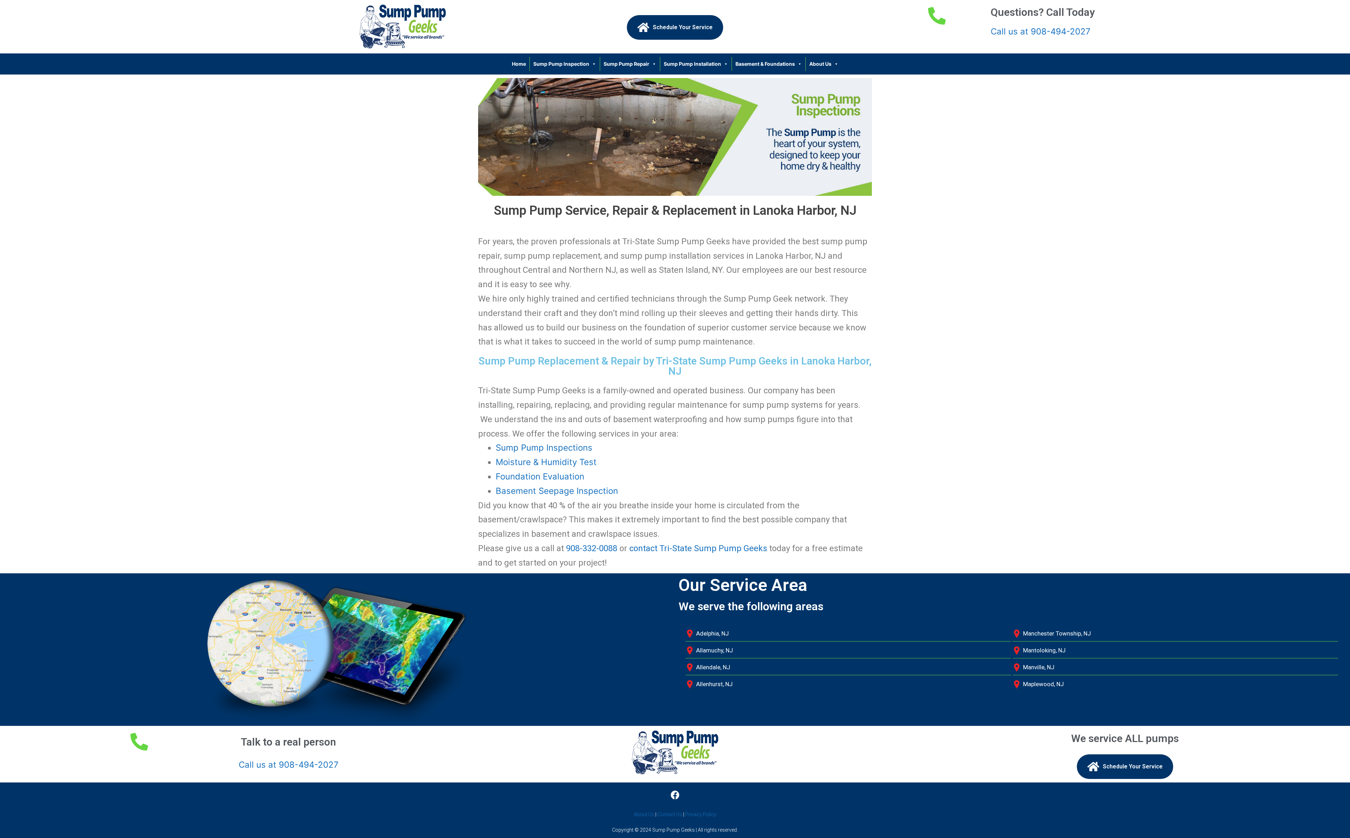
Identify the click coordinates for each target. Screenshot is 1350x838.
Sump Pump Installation (692, 64)
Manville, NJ (1038, 667)
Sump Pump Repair (626, 64)
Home (519, 64)
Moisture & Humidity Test (546, 462)
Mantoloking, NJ (1044, 650)
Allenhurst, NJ (714, 684)
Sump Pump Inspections (544, 448)
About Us (820, 64)
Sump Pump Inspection (561, 64)
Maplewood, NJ (1043, 684)
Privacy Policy (700, 814)
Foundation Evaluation (540, 476)
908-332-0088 (591, 548)
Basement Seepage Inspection (557, 491)
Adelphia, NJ (712, 633)
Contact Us (669, 814)
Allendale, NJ (713, 667)
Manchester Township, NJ (1057, 633)
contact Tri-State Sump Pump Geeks (698, 548)
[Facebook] (675, 795)
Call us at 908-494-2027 (1041, 31)
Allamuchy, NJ (714, 650)
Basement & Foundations (765, 64)
